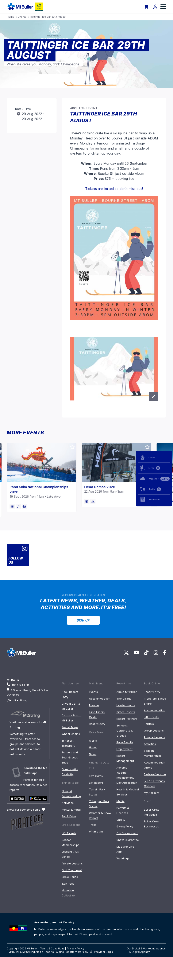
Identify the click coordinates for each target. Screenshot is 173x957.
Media (120, 801)
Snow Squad (70, 877)
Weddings (122, 858)
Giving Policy (124, 826)
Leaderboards (125, 705)
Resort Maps (70, 727)
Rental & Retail (71, 809)
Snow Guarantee (127, 840)
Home (10, 16)
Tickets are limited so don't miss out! (114, 189)
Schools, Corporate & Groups (124, 730)
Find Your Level (72, 870)
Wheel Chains (71, 734)
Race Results (124, 742)
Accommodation (99, 698)
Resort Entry (97, 723)
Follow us (15, 560)
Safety (120, 819)
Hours (93, 747)
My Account (151, 792)
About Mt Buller (126, 691)
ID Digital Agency (139, 951)
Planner (94, 705)
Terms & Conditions (52, 948)
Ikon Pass (68, 883)
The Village (123, 698)
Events (22, 16)
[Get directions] (17, 700)
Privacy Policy (75, 948)
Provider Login (103, 951)
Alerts (93, 740)
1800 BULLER (20, 685)
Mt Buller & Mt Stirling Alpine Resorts (31, 951)
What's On (96, 831)
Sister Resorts (125, 712)
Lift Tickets (69, 833)
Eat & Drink (69, 816)
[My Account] (155, 6)
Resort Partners (126, 718)
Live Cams (96, 776)
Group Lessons (154, 730)
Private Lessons (72, 863)
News (92, 754)
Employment (124, 749)
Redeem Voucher (155, 774)
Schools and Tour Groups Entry (70, 757)
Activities (68, 803)
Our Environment (127, 833)
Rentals (149, 723)
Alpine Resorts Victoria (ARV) (74, 951)
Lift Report (96, 782)
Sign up (83, 620)
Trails (92, 824)
